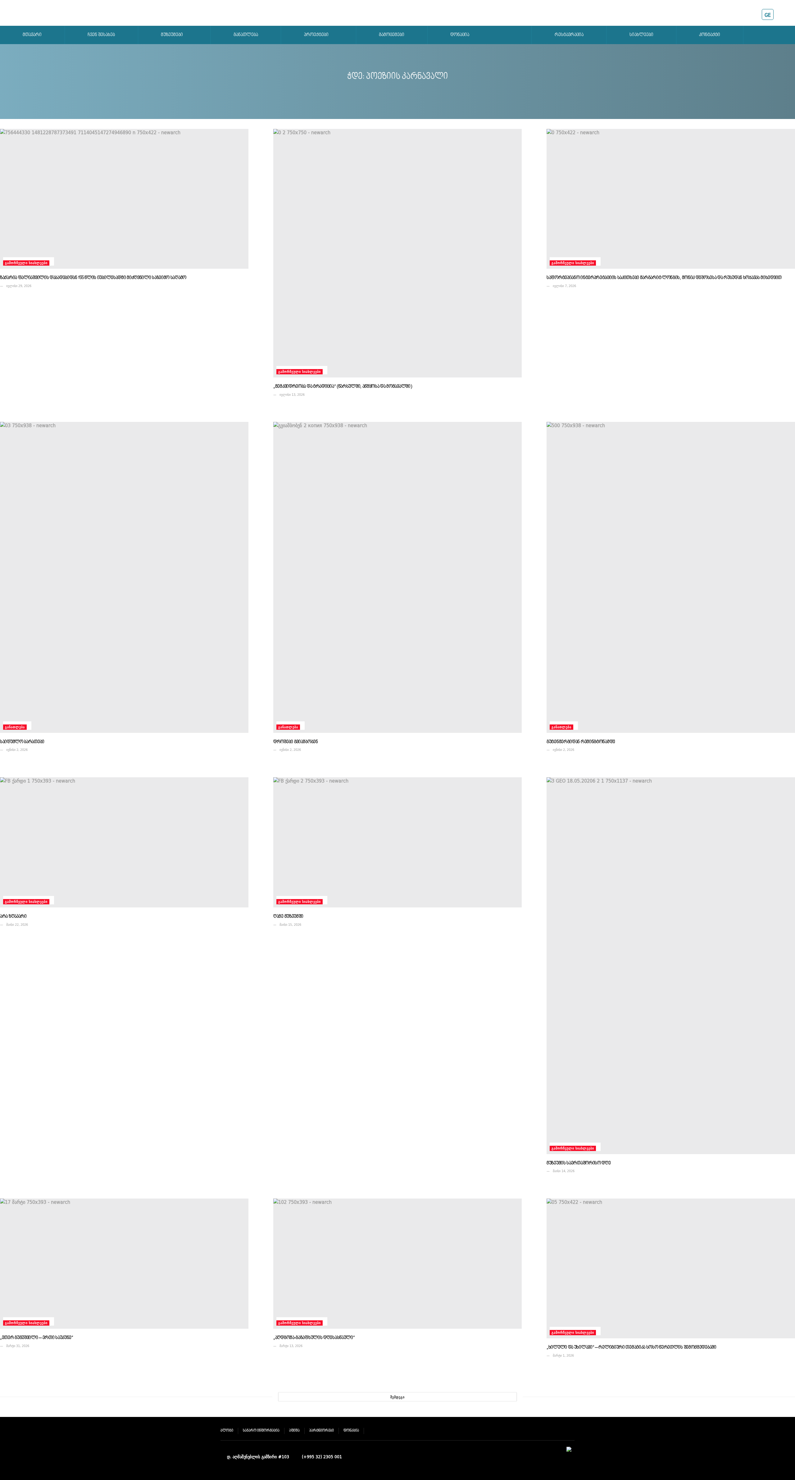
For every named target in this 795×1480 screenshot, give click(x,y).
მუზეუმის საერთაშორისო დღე (579, 1163)
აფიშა (294, 1431)
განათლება (15, 727)
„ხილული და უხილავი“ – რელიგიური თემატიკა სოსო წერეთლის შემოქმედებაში (631, 1347)
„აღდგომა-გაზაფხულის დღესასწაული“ (314, 1338)
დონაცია (351, 1431)
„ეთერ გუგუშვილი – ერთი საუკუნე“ (36, 1338)
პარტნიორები (321, 1431)
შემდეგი (397, 1397)
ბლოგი (226, 1431)
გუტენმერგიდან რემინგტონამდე (581, 742)
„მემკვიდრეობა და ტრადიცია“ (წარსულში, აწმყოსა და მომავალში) (342, 386)
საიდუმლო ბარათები (22, 742)
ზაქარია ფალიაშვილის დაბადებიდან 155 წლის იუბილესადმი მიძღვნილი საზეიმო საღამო (93, 278)
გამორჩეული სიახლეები (26, 263)
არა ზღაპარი (13, 916)
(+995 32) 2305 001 (322, 1456)
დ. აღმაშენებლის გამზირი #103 (258, 1456)
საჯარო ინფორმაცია (261, 1431)
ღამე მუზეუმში (288, 916)
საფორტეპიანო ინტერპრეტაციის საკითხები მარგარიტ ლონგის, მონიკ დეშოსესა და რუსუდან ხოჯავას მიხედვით (664, 278)
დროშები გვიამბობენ (295, 742)
